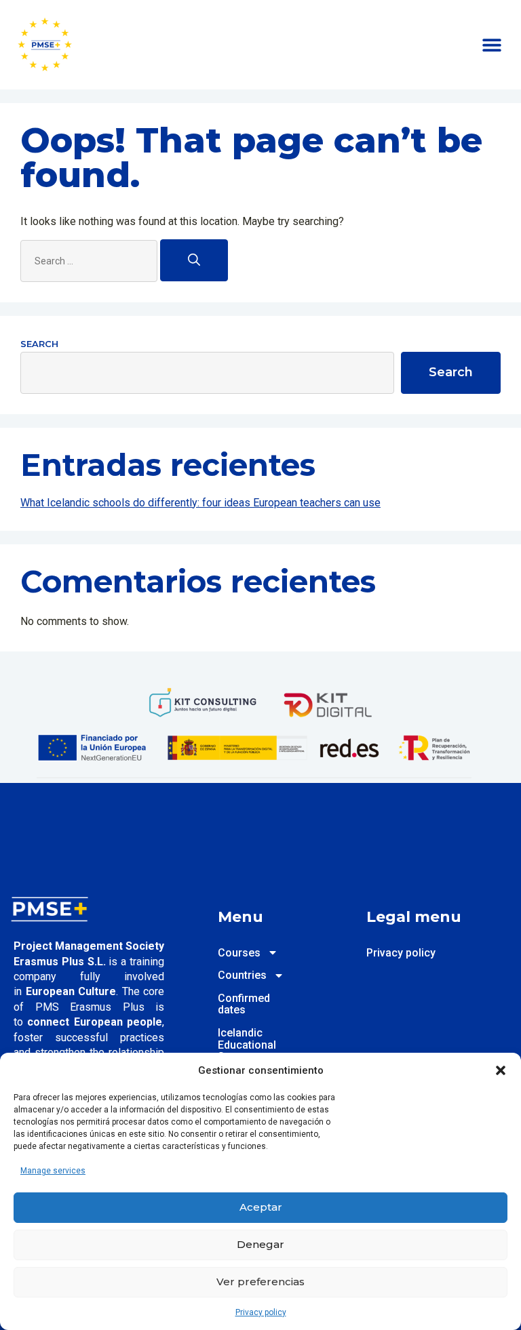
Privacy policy (260, 1312)
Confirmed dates (237, 1004)
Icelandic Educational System (237, 1045)
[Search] (194, 260)
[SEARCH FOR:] (90, 261)
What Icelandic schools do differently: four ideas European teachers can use (200, 502)
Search (39, 343)
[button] (500, 1070)
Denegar (260, 1244)
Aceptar (260, 1207)
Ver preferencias (260, 1281)
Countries (237, 975)
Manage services (52, 1170)
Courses (237, 953)
